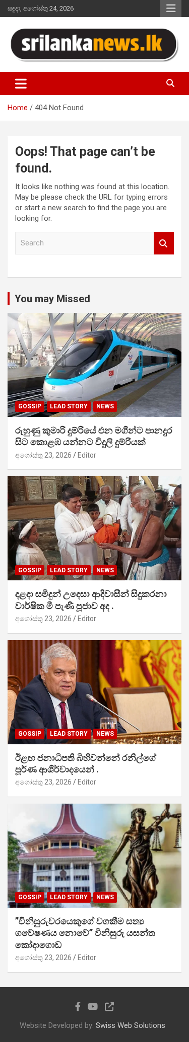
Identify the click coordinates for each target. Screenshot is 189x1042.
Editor (87, 455)
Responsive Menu (170, 8)
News (105, 406)
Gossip (29, 406)
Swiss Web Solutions (130, 1025)
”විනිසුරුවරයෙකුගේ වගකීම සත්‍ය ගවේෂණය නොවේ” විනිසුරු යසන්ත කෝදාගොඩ (85, 933)
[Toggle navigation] (21, 83)
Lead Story (69, 406)
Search (164, 243)
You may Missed (52, 299)
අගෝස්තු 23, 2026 (43, 455)
